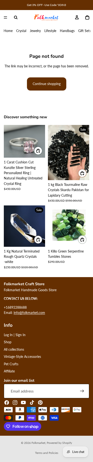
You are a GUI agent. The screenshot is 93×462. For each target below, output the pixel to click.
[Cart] (87, 17)
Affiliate (9, 371)
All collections (14, 349)
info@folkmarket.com (29, 313)
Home (8, 31)
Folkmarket (38, 443)
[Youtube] (23, 402)
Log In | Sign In (15, 335)
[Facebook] (7, 402)
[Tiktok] (32, 402)
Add (86, 173)
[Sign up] (82, 391)
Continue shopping (47, 84)
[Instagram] (15, 402)
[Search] (15, 17)
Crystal (21, 31)
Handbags (67, 31)
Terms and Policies (46, 453)
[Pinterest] (40, 402)
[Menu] (5, 17)
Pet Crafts (11, 364)
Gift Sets (84, 31)
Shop (7, 342)
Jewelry (35, 31)
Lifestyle (50, 31)
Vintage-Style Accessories (22, 357)
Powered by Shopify (59, 443)
